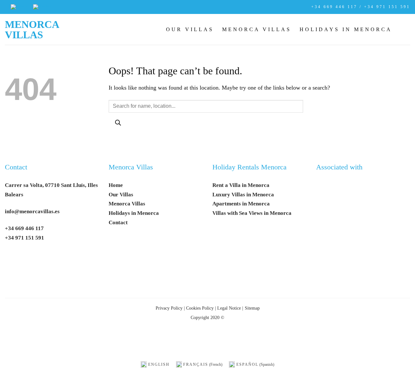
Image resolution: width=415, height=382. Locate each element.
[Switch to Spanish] (42, 7)
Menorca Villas (32, 29)
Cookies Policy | (201, 308)
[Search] (118, 123)
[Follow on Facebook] (12, 258)
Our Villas (190, 29)
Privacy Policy (169, 308)
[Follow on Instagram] (28, 258)
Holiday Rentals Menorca (249, 167)
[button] (405, 29)
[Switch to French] (18, 7)
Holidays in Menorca (346, 29)
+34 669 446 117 (24, 228)
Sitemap (252, 308)
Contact (16, 167)
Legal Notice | (229, 308)
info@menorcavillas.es (32, 211)
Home (116, 185)
